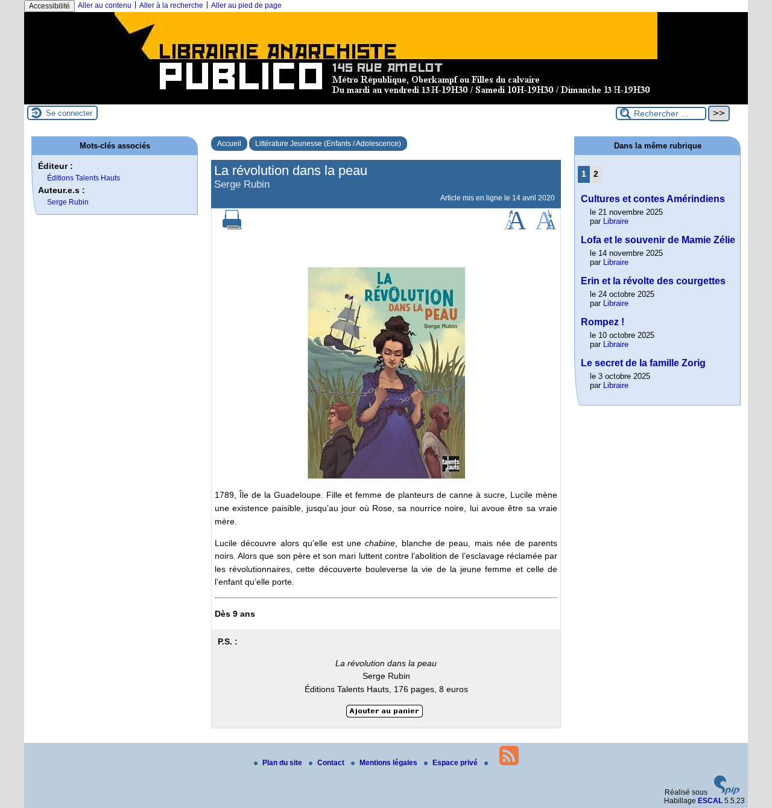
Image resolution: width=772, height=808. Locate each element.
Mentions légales (389, 763)
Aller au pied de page (246, 5)
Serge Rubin (68, 202)
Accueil (229, 143)
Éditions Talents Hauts (83, 178)
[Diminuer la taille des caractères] (545, 227)
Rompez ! (602, 322)
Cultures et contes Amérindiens (653, 199)
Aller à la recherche (171, 5)
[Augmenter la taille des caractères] (515, 227)
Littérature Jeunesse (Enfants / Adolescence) (328, 143)
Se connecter (69, 113)
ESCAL (710, 801)
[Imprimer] (232, 227)
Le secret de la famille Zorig (643, 363)
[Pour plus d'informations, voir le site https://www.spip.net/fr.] (726, 792)
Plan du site (283, 763)
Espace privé (455, 763)
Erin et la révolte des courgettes (653, 281)
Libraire (615, 221)
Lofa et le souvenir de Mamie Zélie (658, 240)
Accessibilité (49, 6)
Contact (331, 763)
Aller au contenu (104, 5)
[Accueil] (386, 100)
